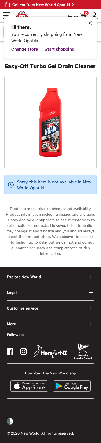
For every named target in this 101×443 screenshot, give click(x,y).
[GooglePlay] (72, 386)
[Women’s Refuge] (10, 421)
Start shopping (59, 49)
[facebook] (10, 351)
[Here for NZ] (50, 351)
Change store (24, 49)
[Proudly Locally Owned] (83, 351)
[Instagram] (23, 351)
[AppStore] (29, 386)
